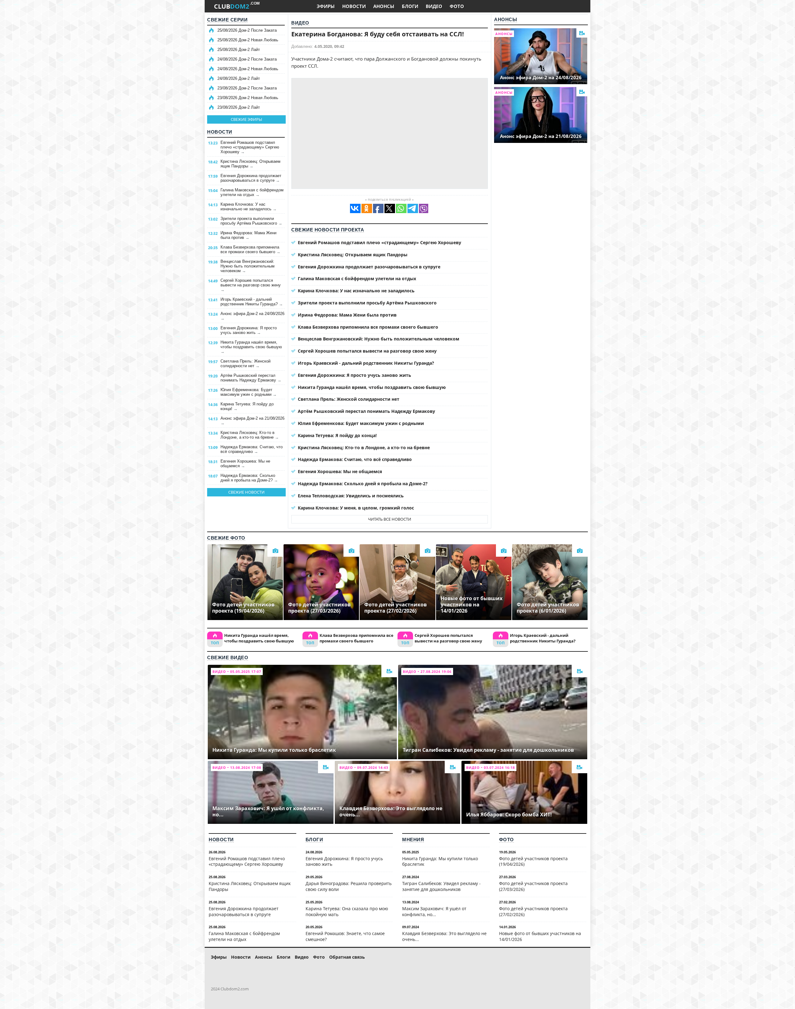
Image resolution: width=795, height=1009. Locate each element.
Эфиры (219, 957)
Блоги (314, 839)
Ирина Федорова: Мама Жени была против (248, 235)
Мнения (413, 839)
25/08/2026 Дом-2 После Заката (247, 30)
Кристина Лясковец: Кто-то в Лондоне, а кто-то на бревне (249, 435)
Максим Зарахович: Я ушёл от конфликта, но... (434, 911)
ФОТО (457, 6)
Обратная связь (347, 957)
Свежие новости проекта (327, 229)
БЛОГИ (410, 6)
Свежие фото (226, 538)
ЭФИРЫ (326, 6)
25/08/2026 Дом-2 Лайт (238, 49)
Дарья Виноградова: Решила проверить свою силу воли (349, 886)
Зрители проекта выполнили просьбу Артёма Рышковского (251, 221)
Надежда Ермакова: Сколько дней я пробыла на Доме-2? (249, 477)
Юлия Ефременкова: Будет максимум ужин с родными (248, 392)
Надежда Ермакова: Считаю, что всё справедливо (251, 449)
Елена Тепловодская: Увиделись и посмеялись (351, 496)
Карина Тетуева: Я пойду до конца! (247, 406)
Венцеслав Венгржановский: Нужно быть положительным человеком (247, 266)
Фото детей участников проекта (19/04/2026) (533, 861)
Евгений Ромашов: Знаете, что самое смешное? (345, 936)
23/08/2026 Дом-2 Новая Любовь (247, 97)
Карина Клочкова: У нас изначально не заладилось (248, 206)
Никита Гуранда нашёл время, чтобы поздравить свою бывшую (251, 347)
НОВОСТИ (354, 6)
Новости (219, 132)
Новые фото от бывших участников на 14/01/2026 (540, 936)
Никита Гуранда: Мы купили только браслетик (440, 861)
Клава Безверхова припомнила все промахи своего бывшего (250, 249)
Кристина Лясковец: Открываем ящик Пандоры (250, 163)
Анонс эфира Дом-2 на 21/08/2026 (252, 420)
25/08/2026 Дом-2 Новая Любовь (247, 40)
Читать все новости (389, 519)
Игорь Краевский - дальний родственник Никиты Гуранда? (251, 301)
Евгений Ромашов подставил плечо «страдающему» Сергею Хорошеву (249, 147)
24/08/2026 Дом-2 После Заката (247, 59)
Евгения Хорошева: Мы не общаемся (245, 463)
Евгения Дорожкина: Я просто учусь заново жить (248, 330)
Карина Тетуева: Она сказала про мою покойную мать (347, 911)
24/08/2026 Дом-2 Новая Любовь (247, 68)
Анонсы (505, 19)
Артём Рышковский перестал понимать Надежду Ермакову (250, 377)
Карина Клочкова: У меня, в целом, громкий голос (356, 508)
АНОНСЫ (383, 6)
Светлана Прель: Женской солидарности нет (245, 363)
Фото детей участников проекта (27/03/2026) (533, 886)
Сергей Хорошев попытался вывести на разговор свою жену (250, 285)
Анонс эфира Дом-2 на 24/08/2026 (252, 316)
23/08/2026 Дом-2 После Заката (247, 88)
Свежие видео (227, 657)
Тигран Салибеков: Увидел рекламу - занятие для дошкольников (441, 886)
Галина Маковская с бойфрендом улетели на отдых (252, 192)
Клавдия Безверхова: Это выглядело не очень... (444, 936)
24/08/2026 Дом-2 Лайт (238, 78)
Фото (506, 839)
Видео (300, 22)
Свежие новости (246, 492)
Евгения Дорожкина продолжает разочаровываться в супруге (250, 178)
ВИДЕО (434, 6)
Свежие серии (227, 19)
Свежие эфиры (246, 119)
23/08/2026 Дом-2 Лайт (238, 107)
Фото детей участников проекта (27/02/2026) (533, 911)
